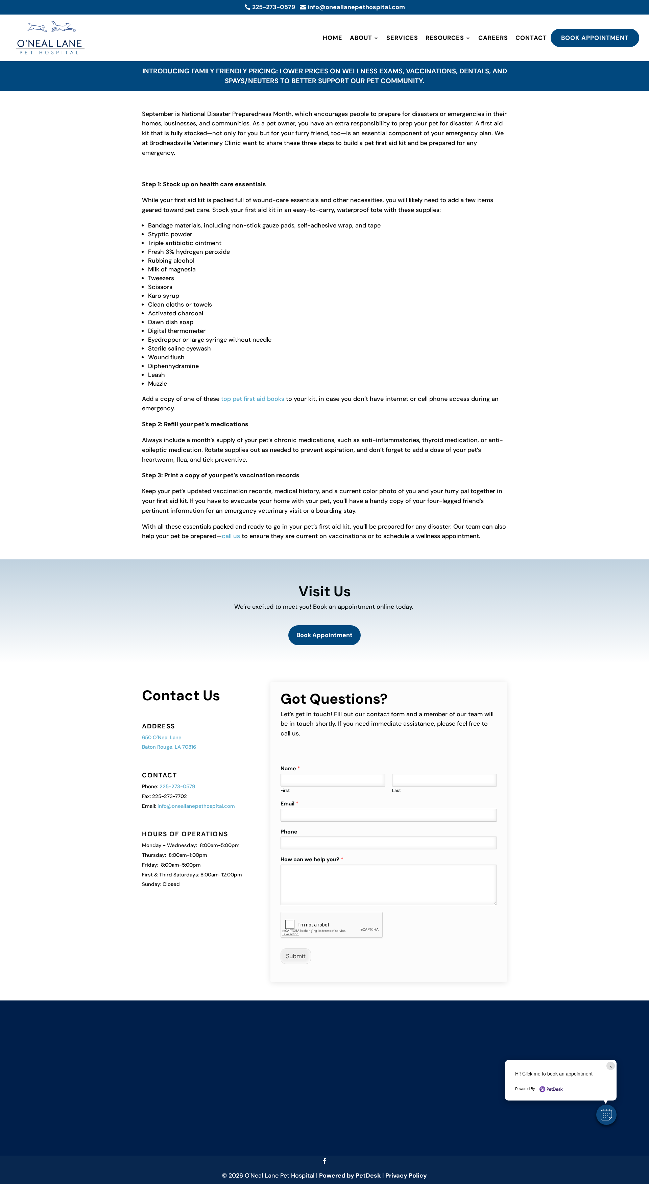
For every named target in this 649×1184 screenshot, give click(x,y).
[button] (606, 1115)
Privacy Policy (406, 1175)
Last (396, 790)
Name (290, 768)
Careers (493, 38)
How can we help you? (312, 859)
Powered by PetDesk (350, 1175)
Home (332, 38)
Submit (296, 956)
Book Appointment (595, 38)
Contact (531, 38)
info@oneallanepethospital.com (196, 806)
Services (402, 38)
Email (289, 803)
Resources (445, 38)
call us (231, 536)
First (285, 790)
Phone (289, 831)
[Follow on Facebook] (324, 1161)
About (361, 38)
